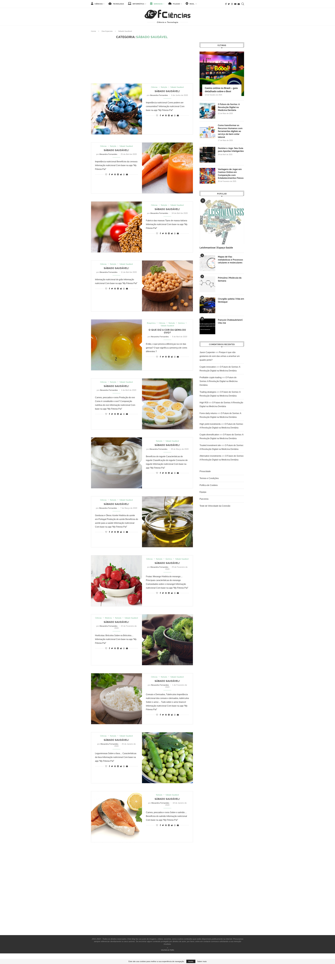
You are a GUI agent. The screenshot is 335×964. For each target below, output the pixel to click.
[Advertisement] (142, 61)
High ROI (204, 402)
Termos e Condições (209, 478)
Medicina (108, 618)
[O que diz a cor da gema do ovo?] (116, 344)
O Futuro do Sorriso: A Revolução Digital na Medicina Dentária (229, 107)
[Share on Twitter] (163, 115)
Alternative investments (210, 456)
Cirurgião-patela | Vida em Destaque (231, 300)
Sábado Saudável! (167, 91)
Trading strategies (208, 392)
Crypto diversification (209, 434)
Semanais (158, 4)
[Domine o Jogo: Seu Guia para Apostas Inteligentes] (207, 155)
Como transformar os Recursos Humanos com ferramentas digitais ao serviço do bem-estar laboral (230, 131)
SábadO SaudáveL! (116, 622)
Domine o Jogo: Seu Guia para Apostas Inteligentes (231, 149)
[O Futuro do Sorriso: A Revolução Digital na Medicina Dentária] (207, 111)
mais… (192, 4)
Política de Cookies (209, 485)
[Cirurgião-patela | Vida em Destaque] (207, 305)
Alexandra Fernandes (159, 95)
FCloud (176, 4)
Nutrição (164, 87)
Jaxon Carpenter (207, 352)
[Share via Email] (178, 115)
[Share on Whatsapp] (175, 115)
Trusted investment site (210, 445)
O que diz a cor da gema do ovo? (167, 331)
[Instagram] (232, 4)
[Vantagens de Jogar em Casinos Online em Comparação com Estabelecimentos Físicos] (207, 176)
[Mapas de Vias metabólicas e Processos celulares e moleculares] (207, 263)
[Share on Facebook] (160, 115)
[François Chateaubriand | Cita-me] (207, 326)
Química (181, 323)
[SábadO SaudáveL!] (167, 639)
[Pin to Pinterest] (166, 115)
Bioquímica (151, 323)
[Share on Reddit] (172, 115)
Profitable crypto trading (211, 377)
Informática (138, 4)
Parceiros (204, 499)
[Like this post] (157, 115)
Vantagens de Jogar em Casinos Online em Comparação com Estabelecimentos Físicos (231, 173)
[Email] (239, 4)
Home (93, 31)
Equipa (203, 492)
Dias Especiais (107, 31)
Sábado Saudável (177, 87)
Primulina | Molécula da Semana (229, 279)
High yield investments (210, 424)
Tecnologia (118, 4)
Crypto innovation (208, 367)
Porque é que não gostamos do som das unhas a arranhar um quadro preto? (220, 356)
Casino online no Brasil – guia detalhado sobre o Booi (221, 90)
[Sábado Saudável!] (116, 109)
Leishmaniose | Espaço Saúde (216, 247)
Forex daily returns (208, 413)
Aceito (190, 961)
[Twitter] (229, 4)
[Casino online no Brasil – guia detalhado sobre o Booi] (222, 74)
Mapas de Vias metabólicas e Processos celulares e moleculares (230, 260)
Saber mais (202, 961)
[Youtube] (235, 4)
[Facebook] (226, 4)
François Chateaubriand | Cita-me (230, 321)
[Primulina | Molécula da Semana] (207, 284)
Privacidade (205, 471)
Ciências (98, 4)
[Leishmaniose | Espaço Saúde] (222, 222)
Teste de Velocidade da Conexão (215, 506)
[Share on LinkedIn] (169, 115)
